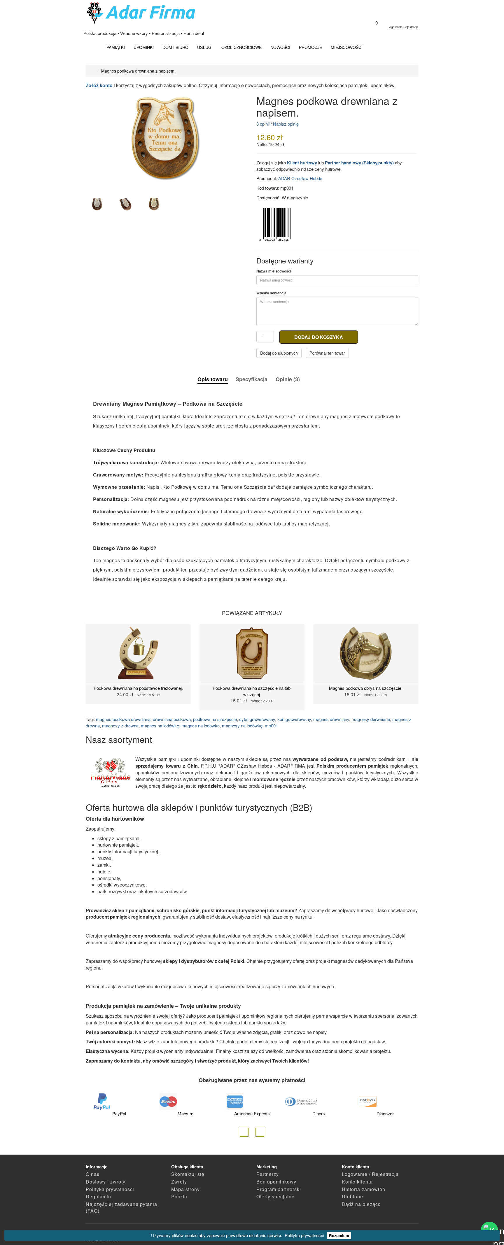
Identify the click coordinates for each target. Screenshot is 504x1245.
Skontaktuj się (187, 1174)
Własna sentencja (271, 293)
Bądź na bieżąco (361, 1204)
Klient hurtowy (302, 162)
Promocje (310, 47)
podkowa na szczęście (215, 719)
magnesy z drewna (120, 725)
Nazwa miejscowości (273, 271)
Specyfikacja (251, 379)
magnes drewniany (331, 719)
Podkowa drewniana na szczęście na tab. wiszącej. (252, 691)
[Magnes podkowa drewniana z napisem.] (167, 140)
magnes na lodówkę (160, 725)
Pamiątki (115, 47)
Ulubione (352, 1196)
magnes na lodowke (200, 725)
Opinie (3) (288, 379)
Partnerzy (267, 1174)
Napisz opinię (286, 124)
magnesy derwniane (370, 719)
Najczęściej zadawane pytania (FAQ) (121, 1207)
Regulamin (98, 1196)
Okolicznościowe (241, 47)
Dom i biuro (175, 47)
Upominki (144, 47)
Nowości (280, 47)
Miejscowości (347, 47)
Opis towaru (212, 379)
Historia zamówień (363, 1189)
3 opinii (263, 124)
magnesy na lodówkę (242, 725)
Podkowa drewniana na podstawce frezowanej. (138, 688)
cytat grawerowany (257, 719)
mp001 (271, 725)
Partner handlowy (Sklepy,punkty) (359, 162)
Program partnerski (278, 1189)
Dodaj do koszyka (318, 337)
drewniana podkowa (172, 719)
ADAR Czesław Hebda (300, 178)
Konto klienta (357, 1181)
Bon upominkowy (276, 1181)
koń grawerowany (294, 719)
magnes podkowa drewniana (123, 719)
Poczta (179, 1196)
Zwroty (179, 1181)
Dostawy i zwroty (105, 1181)
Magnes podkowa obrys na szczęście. (365, 688)
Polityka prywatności (304, 1235)
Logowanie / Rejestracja (370, 1174)
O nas (92, 1174)
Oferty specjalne (275, 1196)
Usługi (205, 47)
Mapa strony (185, 1189)
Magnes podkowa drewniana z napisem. (138, 71)
